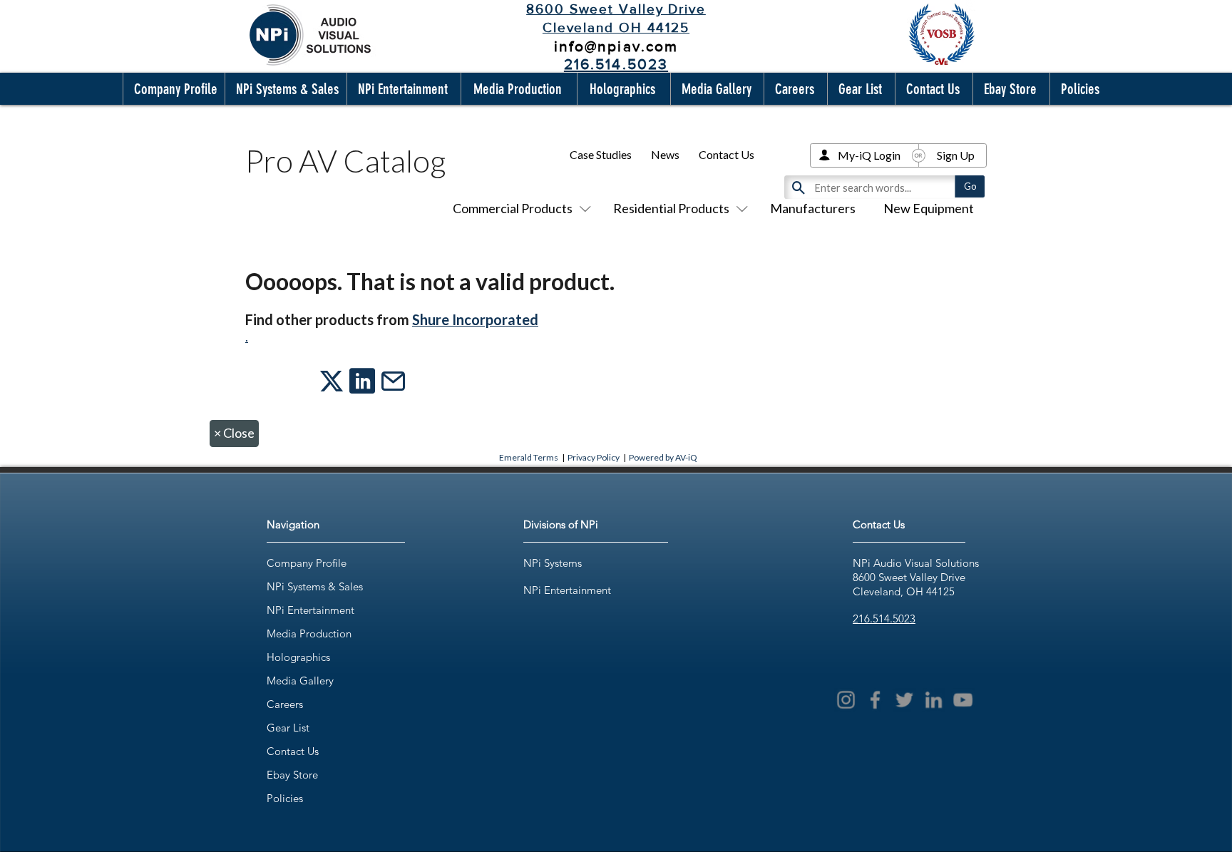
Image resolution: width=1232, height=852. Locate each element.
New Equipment (928, 208)
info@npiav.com (616, 46)
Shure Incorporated (475, 319)
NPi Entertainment (310, 610)
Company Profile (306, 563)
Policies (285, 798)
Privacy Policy (594, 457)
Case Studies (601, 154)
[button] (172, 89)
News (665, 154)
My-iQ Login (869, 155)
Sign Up (956, 155)
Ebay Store (292, 774)
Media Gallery (300, 680)
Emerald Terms (528, 457)
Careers (285, 704)
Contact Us (726, 154)
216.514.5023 (884, 618)
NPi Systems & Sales (315, 586)
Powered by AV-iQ (663, 457)
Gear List (288, 727)
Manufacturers (813, 208)
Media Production (309, 633)
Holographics (298, 657)
